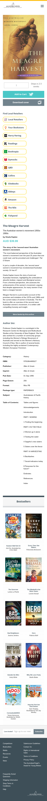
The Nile (12, 207)
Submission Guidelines (32, 743)
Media (5, 750)
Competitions (7, 743)
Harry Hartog (14, 135)
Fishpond (12, 215)
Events (5, 757)
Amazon (12, 199)
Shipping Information (10, 780)
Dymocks (12, 159)
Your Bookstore (16, 127)
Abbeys (11, 191)
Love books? (8, 731)
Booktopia (13, 151)
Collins (11, 175)
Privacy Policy (29, 760)
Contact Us (28, 747)
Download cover (21, 102)
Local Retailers (15, 119)
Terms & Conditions (31, 756)
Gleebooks (13, 183)
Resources (7, 754)
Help (4, 789)
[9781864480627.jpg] (23, 47)
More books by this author (23, 314)
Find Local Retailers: (13, 113)
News (5, 761)
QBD (10, 167)
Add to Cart (21, 94)
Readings (12, 143)
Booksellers (7, 747)
